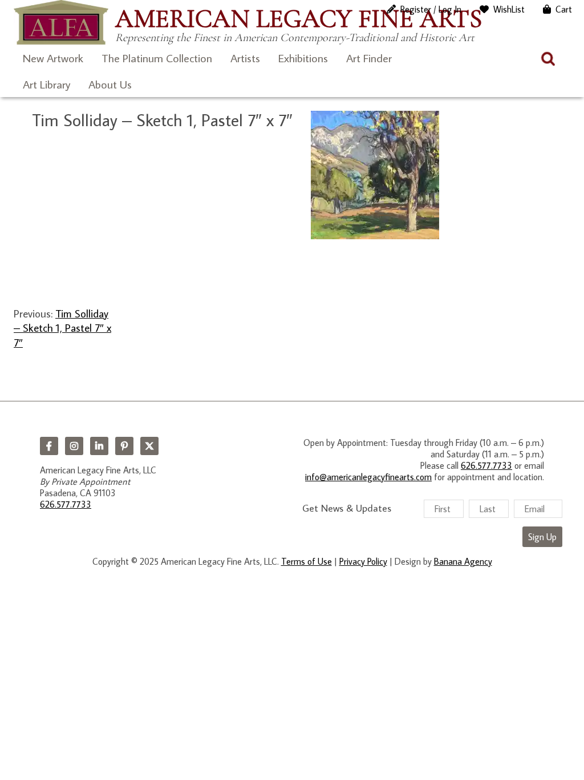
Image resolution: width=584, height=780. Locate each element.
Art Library (46, 84)
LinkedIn (99, 446)
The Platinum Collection (157, 57)
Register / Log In (430, 9)
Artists (245, 57)
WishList (509, 9)
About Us (110, 84)
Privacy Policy (363, 561)
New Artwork (53, 57)
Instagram (74, 446)
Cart (563, 9)
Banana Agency (463, 561)
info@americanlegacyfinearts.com (368, 477)
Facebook (49, 446)
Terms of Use (306, 561)
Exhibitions (303, 57)
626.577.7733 (65, 504)
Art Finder (369, 57)
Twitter (149, 446)
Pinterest (124, 446)
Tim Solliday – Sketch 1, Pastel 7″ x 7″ (62, 327)
